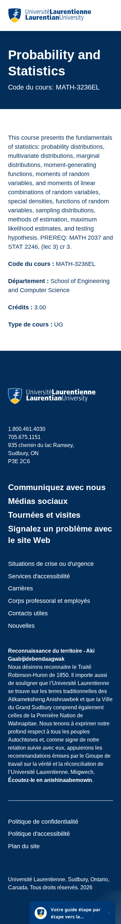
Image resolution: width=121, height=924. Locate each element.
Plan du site (24, 846)
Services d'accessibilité (39, 576)
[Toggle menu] (107, 15)
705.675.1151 (24, 437)
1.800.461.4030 (26, 429)
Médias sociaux (38, 501)
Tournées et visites (44, 514)
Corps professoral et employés (49, 600)
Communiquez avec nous (57, 487)
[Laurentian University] (49, 15)
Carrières (20, 588)
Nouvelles (21, 625)
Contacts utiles (28, 613)
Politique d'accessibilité (39, 833)
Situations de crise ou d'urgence (51, 563)
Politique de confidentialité (43, 821)
